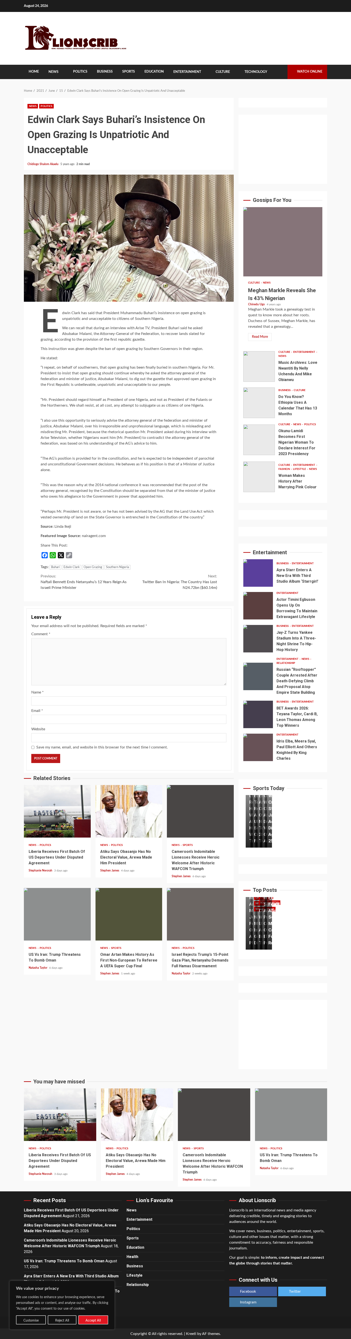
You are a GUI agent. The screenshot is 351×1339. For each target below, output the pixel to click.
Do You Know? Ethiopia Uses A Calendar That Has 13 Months (259, 402)
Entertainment (187, 72)
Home (34, 71)
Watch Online (309, 71)
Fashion (284, 469)
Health (132, 1256)
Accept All (93, 1320)
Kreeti (191, 1334)
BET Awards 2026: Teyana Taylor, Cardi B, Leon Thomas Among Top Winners (258, 714)
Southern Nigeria (117, 567)
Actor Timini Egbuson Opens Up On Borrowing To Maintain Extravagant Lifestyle (258, 605)
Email (37, 711)
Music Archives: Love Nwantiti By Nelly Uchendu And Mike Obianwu (259, 366)
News (53, 72)
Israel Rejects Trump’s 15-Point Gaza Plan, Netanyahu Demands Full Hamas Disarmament (200, 914)
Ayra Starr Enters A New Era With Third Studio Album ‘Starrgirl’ (258, 573)
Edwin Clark (72, 567)
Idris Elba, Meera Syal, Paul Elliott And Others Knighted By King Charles (258, 747)
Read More (260, 337)
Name (37, 692)
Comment (40, 634)
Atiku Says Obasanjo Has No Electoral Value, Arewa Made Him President (129, 811)
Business (105, 71)
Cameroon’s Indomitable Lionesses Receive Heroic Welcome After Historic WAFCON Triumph (200, 811)
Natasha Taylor (38, 967)
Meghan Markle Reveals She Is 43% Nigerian (282, 241)
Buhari (55, 567)
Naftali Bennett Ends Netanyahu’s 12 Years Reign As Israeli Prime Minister (84, 582)
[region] (62, 1305)
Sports (128, 71)
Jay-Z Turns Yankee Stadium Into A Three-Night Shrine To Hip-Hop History (258, 638)
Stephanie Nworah (41, 870)
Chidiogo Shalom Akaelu (43, 164)
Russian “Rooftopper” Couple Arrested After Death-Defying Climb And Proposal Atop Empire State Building (258, 676)
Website (38, 729)
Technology (256, 72)
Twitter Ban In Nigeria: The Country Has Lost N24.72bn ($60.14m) (179, 582)
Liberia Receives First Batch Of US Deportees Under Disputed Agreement (57, 811)
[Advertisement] (282, 149)
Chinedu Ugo (257, 304)
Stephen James (110, 870)
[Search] (280, 71)
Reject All (62, 1320)
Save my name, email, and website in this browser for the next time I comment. (102, 747)
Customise (31, 1320)
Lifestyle (300, 469)
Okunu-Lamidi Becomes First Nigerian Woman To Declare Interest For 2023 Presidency (259, 440)
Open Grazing (93, 567)
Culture (223, 72)
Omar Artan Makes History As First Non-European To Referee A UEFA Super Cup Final (129, 914)
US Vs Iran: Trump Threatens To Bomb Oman (57, 914)
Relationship (286, 663)
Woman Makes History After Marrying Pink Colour (259, 477)
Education (154, 71)
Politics (80, 71)
